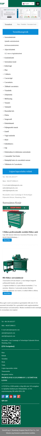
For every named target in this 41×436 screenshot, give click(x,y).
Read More (7, 240)
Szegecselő (8, 119)
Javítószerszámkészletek (12, 45)
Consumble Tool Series (12, 156)
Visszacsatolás (6, 371)
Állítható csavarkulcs (11, 86)
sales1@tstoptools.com (14, 185)
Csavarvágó (8, 78)
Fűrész (7, 115)
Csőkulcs (8, 74)
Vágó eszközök (10, 136)
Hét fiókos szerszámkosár (13, 278)
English (27, 3)
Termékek (23, 24)
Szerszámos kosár (31, 24)
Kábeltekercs (9, 144)
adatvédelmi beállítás (28, 433)
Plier (6, 70)
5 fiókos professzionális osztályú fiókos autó (20, 232)
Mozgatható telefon (7, 374)
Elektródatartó (9, 123)
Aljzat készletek (10, 49)
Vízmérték (8, 90)
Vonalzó (7, 103)
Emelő (7, 131)
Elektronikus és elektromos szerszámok (17, 152)
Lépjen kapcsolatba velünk (9, 368)
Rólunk (4, 355)
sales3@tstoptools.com (10, 190)
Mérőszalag (8, 99)
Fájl (6, 148)
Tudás (3, 365)
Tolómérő (8, 107)
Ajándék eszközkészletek (12, 41)
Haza (18, 24)
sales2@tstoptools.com (10, 188)
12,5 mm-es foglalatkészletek (13, 53)
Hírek (3, 362)
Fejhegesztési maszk (11, 127)
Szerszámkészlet (10, 37)
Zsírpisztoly (8, 95)
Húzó (6, 140)
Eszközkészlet (9, 58)
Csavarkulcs (9, 82)
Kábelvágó (8, 66)
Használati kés (9, 111)
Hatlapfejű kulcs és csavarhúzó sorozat (17, 160)
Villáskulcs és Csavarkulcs (13, 164)
